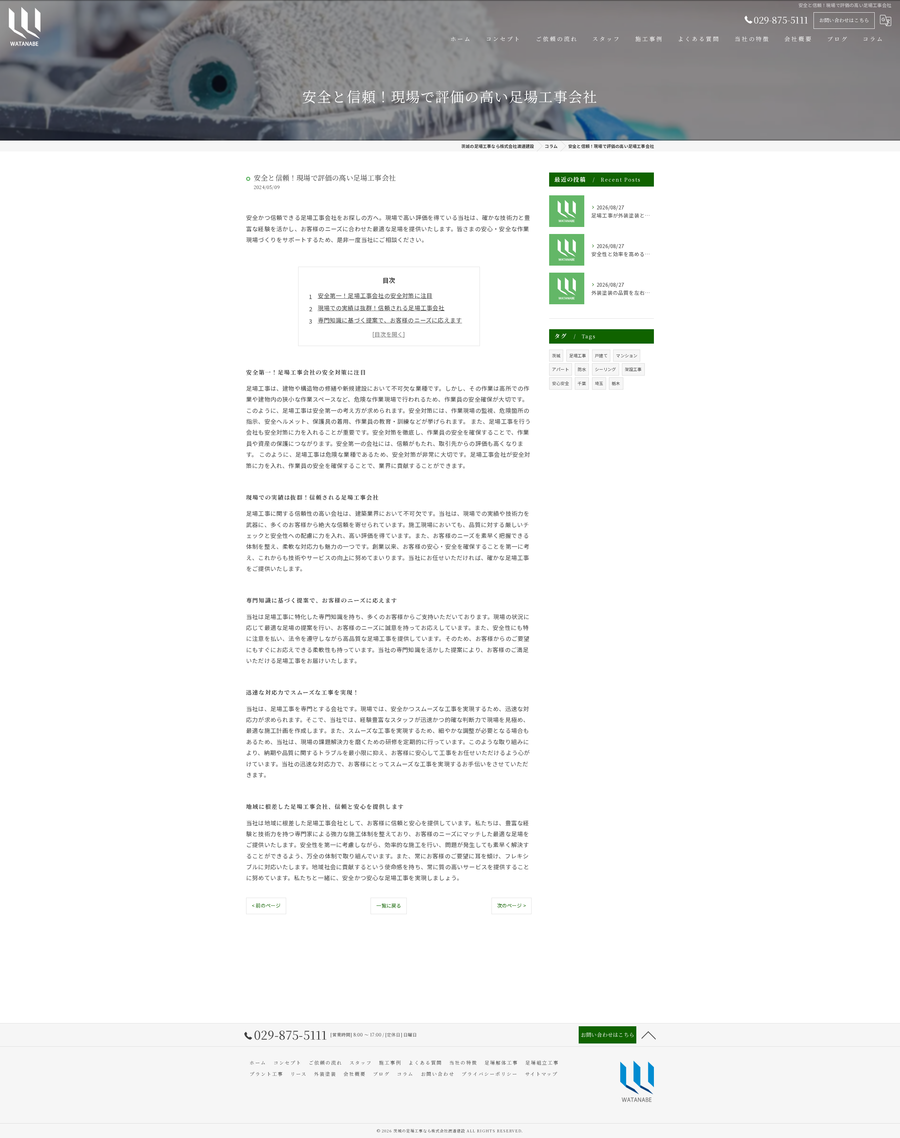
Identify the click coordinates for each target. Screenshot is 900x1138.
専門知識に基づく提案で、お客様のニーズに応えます (390, 320)
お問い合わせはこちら (844, 20)
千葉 (582, 383)
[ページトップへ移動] (649, 1035)
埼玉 (599, 383)
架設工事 (633, 369)
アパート (560, 369)
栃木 (616, 383)
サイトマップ (541, 1073)
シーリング (605, 369)
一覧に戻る (388, 905)
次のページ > (511, 905)
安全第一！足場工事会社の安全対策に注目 (375, 295)
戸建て (601, 355)
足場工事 (577, 355)
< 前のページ (266, 905)
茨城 (556, 355)
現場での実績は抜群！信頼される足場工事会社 (381, 308)
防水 (582, 369)
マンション (626, 355)
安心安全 (560, 383)
